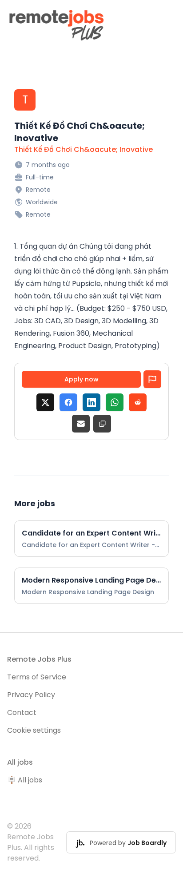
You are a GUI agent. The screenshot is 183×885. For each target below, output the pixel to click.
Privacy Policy (31, 695)
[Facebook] (68, 402)
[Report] (152, 379)
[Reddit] (138, 402)
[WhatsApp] (114, 402)
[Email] (81, 424)
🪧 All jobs (24, 780)
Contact (21, 712)
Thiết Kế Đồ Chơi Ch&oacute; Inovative (83, 149)
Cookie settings (34, 730)
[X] (45, 402)
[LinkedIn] (91, 402)
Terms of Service (36, 677)
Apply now (81, 379)
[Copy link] (102, 424)
